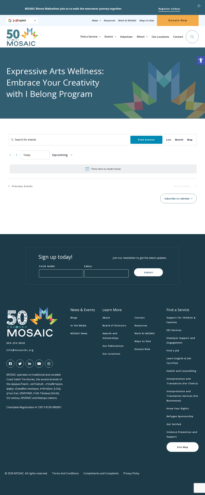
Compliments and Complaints (101, 473)
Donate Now (177, 20)
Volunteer (126, 37)
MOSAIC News (78, 333)
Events (109, 36)
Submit (148, 272)
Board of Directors (114, 325)
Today (26, 155)
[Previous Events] (10, 155)
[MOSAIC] (22, 43)
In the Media (78, 325)
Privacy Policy (131, 473)
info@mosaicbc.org (20, 350)
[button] (201, 60)
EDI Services (174, 330)
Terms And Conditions (65, 473)
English (21, 20)
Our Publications (113, 345)
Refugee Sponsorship (180, 416)
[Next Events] (16, 155)
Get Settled (174, 424)
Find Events (146, 139)
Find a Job (173, 350)
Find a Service (89, 36)
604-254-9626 (15, 342)
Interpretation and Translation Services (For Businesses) (182, 396)
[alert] (103, 168)
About (141, 36)
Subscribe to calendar (177, 198)
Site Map (182, 447)
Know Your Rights (178, 408)
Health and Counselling (181, 370)
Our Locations (160, 37)
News (95, 20)
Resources (109, 20)
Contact (178, 37)
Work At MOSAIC (127, 20)
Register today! (169, 8)
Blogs (73, 317)
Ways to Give (146, 20)
